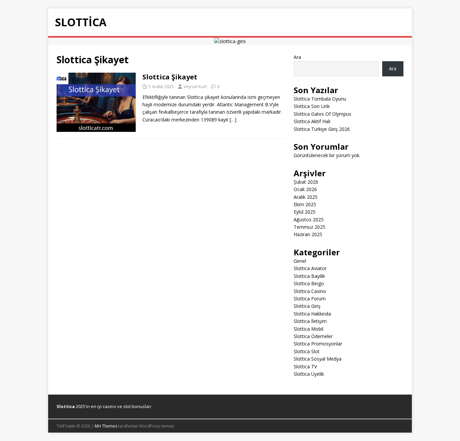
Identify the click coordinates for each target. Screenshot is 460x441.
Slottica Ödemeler (313, 336)
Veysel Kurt (195, 86)
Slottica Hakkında (312, 313)
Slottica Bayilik (309, 276)
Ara (297, 57)
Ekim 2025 (305, 204)
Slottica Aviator (310, 268)
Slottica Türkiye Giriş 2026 (322, 129)
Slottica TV (305, 366)
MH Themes (106, 426)
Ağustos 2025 (309, 219)
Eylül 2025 (305, 212)
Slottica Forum (310, 298)
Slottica (66, 406)
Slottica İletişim (310, 321)
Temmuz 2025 (309, 227)
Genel (300, 261)
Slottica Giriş (307, 306)
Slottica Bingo (309, 283)
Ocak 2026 (305, 189)
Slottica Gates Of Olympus (322, 114)
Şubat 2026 (306, 182)
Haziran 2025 (308, 234)
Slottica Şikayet (169, 76)
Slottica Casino (310, 291)
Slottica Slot (307, 351)
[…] (233, 119)
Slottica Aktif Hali (312, 121)
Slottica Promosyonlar (318, 343)
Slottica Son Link (312, 106)
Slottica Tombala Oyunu (320, 99)
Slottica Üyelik (309, 374)
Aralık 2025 (306, 197)
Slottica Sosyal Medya (317, 359)
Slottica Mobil (308, 329)
